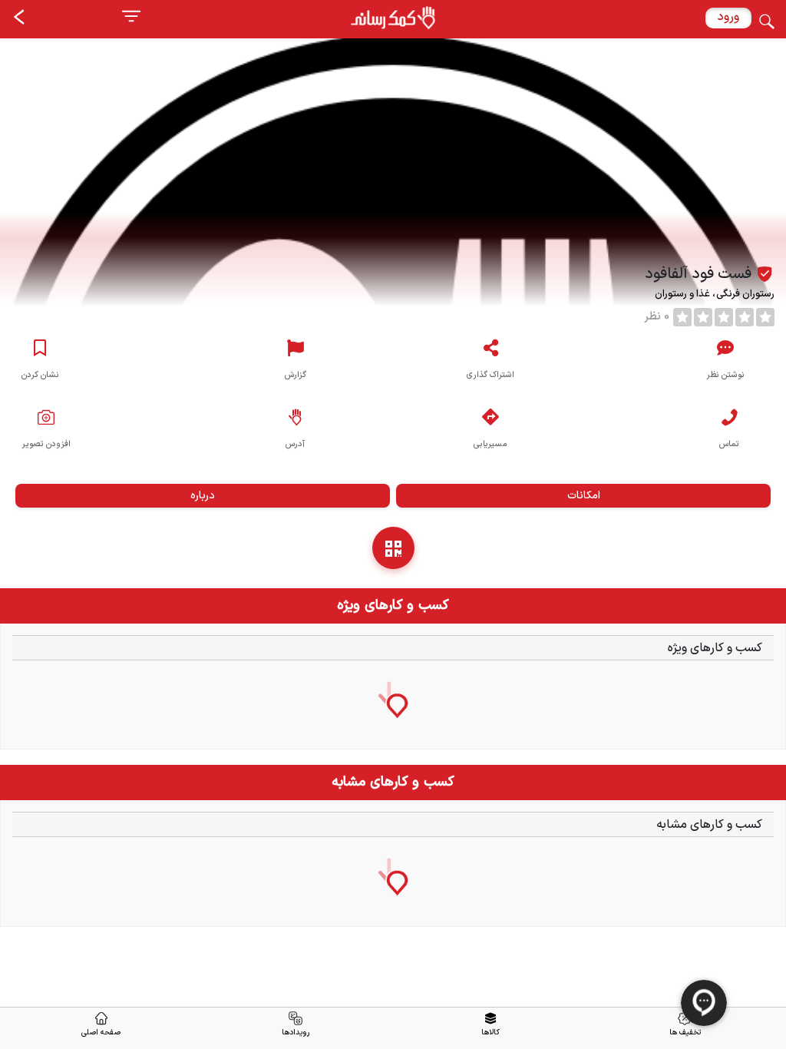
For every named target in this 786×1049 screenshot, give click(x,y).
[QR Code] (393, 548)
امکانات (583, 496)
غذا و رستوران (683, 294)
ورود (728, 17)
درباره (202, 496)
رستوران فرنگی (744, 294)
